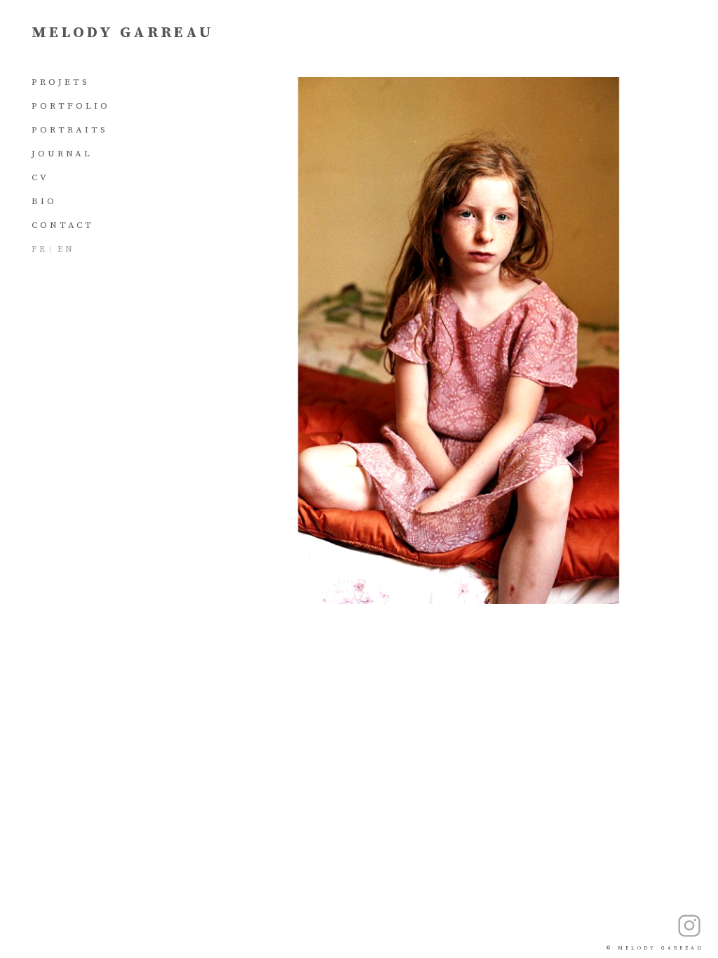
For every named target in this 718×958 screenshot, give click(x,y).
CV (40, 177)
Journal (62, 153)
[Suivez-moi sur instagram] (689, 926)
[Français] (40, 249)
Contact (63, 225)
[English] (65, 249)
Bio (44, 201)
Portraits (70, 129)
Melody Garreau (123, 32)
